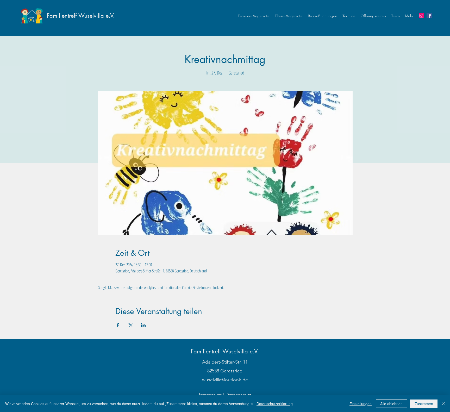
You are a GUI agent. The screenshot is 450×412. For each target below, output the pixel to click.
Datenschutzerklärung (275, 403)
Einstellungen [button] (360, 403)
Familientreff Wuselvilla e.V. (81, 15)
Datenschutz (238, 395)
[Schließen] (444, 403)
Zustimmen (424, 403)
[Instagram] (421, 15)
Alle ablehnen (391, 403)
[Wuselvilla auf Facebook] (429, 15)
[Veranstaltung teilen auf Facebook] (117, 325)
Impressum (210, 395)
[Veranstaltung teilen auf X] (130, 325)
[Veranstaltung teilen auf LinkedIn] (143, 325)
